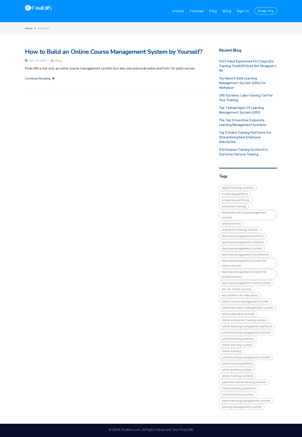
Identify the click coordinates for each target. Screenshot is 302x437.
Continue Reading (38, 78)
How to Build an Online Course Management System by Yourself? (113, 52)
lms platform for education (240, 295)
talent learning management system (246, 400)
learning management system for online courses (244, 263)
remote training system (238, 394)
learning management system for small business (244, 274)
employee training (234, 206)
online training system (237, 369)
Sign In (243, 11)
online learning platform (238, 338)
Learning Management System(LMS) (245, 254)
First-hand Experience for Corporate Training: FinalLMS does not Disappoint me (247, 66)
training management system (242, 406)
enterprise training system (240, 229)
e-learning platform (235, 193)
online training (231, 351)
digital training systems (238, 187)
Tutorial (196, 11)
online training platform (237, 363)
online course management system (245, 301)
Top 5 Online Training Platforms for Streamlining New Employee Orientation (245, 137)
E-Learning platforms (236, 200)
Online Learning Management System (246, 332)
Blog (226, 11)
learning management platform (243, 236)
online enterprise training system (244, 320)
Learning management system (242, 248)
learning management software (243, 242)
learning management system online (246, 282)
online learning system (237, 344)
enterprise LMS (231, 223)
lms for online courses (237, 289)
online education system (238, 313)
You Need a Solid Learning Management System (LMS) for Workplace (242, 83)
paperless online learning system (244, 382)
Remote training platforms (239, 388)
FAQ (213, 11)
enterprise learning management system (244, 215)
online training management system (246, 357)
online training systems (238, 375)
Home (178, 11)
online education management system (247, 307)
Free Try (265, 11)
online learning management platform (247, 326)
